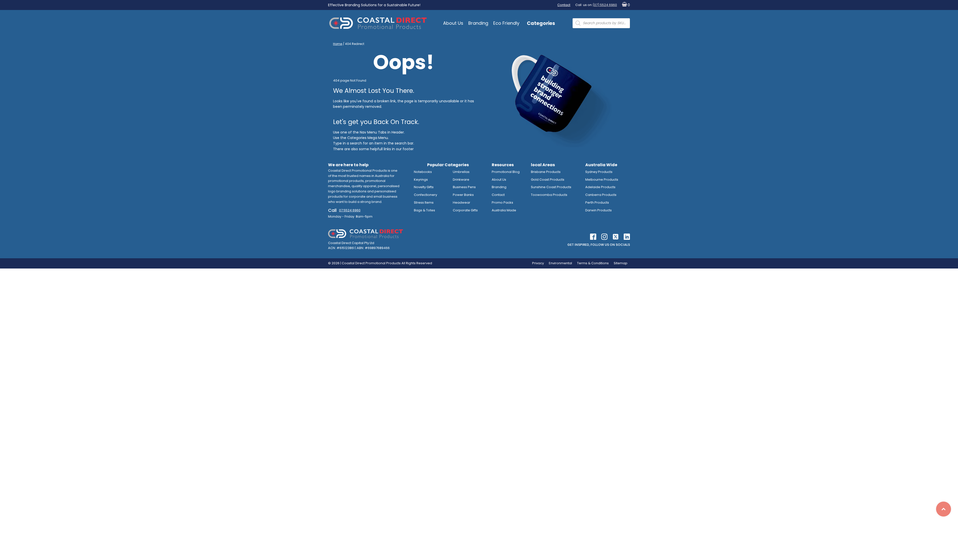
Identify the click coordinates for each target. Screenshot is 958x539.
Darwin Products (598, 210)
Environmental (560, 263)
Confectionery (425, 194)
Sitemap (620, 263)
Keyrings (421, 179)
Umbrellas (461, 171)
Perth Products (597, 202)
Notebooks (423, 171)
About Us (453, 23)
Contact (563, 4)
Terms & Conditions (593, 263)
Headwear (461, 202)
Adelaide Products (600, 187)
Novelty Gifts (424, 187)
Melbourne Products (601, 179)
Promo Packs (502, 202)
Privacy (538, 263)
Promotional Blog (506, 171)
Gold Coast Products (547, 179)
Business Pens (464, 187)
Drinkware (461, 179)
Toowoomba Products (549, 194)
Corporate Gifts (465, 210)
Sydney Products (598, 171)
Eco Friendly (506, 23)
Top (943, 509)
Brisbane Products (546, 171)
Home (337, 44)
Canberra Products (600, 194)
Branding (478, 23)
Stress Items (424, 202)
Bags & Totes (424, 210)
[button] (625, 5)
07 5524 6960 (349, 210)
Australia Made (504, 210)
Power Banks (463, 194)
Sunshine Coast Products (551, 187)
